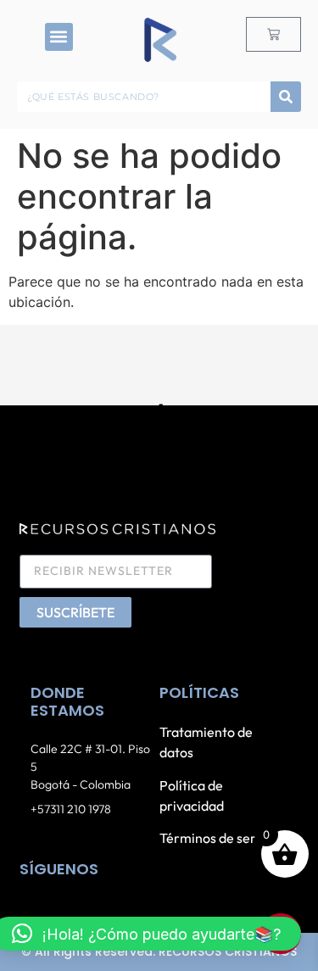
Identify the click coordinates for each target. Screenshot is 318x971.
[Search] (286, 96)
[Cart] (273, 34)
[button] (59, 37)
